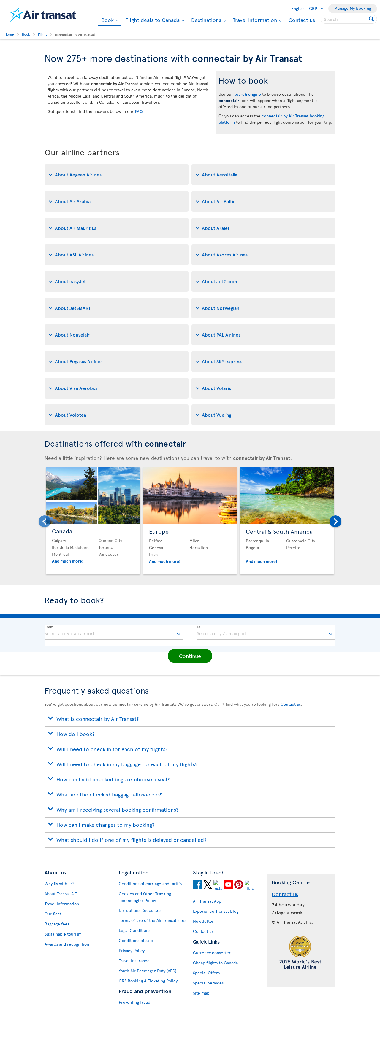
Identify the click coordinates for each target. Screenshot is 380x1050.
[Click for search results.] (372, 19)
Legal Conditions (134, 930)
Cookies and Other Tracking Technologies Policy (145, 897)
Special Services (208, 983)
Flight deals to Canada (151, 20)
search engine (247, 94)
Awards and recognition (67, 944)
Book (106, 20)
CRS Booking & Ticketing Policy (148, 981)
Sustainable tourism (63, 934)
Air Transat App (207, 901)
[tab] (117, 174)
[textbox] (114, 632)
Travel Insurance (134, 960)
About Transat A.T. (61, 893)
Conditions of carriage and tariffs (150, 883)
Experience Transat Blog (215, 911)
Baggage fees (57, 924)
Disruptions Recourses (140, 910)
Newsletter (203, 921)
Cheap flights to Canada (215, 962)
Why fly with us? (59, 883)
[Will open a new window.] (197, 885)
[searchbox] (349, 19)
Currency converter (212, 952)
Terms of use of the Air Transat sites (152, 920)
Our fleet (53, 914)
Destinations (205, 20)
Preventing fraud (134, 1002)
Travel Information (254, 20)
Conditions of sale (136, 940)
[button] (190, 656)
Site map (201, 993)
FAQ (138, 111)
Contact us (302, 19)
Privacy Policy (132, 950)
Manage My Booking (352, 8)
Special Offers (206, 973)
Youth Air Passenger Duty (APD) (147, 970)
